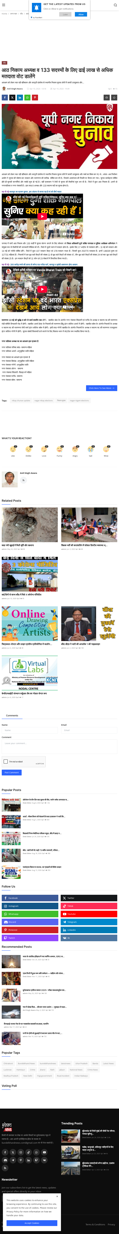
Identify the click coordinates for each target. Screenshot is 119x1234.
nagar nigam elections (79, 400)
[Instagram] (20, 1152)
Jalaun (62, 1069)
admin (4, 549)
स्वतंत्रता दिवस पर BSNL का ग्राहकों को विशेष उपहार (42, 867)
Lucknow (7, 1069)
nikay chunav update (21, 400)
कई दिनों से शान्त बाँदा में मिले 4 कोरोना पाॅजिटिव (21, 594)
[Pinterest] (20, 1160)
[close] (57, 1196)
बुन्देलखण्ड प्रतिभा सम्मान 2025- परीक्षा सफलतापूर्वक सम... (44, 990)
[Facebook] (5, 1152)
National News (76, 1069)
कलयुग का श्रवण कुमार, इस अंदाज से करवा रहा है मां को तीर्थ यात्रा (35, 191)
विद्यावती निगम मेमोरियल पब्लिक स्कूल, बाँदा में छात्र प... (42, 833)
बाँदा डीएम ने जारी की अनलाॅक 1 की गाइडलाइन (80, 644)
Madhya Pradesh (11, 1075)
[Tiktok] (28, 1152)
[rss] (5, 1168)
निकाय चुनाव (61, 400)
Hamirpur (21, 1069)
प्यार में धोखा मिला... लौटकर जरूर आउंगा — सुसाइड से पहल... (45, 1007)
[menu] (3, 5)
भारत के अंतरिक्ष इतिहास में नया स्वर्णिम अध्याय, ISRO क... (43, 956)
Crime (32, 1069)
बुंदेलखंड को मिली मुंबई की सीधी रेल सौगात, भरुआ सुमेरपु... (98, 1132)
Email (64, 724)
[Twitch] (36, 1160)
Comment (6, 737)
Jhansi (42, 1069)
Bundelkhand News (26, 1063)
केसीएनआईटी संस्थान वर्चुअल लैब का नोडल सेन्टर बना (24, 693)
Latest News (108, 1063)
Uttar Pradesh (81, 1063)
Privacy (111, 1224)
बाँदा (21, 13)
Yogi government (44, 1075)
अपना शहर (13, 13)
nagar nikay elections (44, 400)
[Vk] (44, 1160)
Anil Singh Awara (28, 473)
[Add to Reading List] (114, 97)
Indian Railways (81, 1075)
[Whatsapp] (36, 1152)
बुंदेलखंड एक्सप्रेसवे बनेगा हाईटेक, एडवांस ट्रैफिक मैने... (98, 1164)
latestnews (65, 1063)
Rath (52, 1069)
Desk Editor (27, 803)
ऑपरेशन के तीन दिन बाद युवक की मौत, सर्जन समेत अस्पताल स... (45, 799)
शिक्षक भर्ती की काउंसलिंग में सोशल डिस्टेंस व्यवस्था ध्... (84, 545)
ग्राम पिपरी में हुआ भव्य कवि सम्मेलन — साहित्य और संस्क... (43, 973)
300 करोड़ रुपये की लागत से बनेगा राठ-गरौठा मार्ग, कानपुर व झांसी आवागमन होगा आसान (43, 264)
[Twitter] (13, 1152)
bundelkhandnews (48, 1063)
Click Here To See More (100, 388)
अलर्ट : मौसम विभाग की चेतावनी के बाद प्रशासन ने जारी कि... (44, 816)
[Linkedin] (28, 1160)
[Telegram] (13, 1160)
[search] (115, 5)
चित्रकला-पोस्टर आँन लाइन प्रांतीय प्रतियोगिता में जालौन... (27, 644)
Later (65, 14)
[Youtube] (44, 1152)
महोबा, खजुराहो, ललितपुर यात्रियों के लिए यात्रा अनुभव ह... (97, 1148)
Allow (81, 14)
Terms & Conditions (95, 1224)
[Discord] (5, 1160)
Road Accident (63, 1075)
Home (4, 13)
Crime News (93, 1069)
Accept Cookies (32, 1223)
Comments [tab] (12, 715)
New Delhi (27, 1075)
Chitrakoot (8, 1063)
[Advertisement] (59, 39)
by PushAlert (37, 17)
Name (5, 724)
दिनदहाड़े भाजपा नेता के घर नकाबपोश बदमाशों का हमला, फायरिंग (26, 1024)
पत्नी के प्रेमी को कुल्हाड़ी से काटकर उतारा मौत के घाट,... (42, 1033)
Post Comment (12, 772)
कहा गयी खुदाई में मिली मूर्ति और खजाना (18, 545)
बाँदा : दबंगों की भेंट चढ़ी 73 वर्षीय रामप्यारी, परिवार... (41, 850)
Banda (95, 1063)
